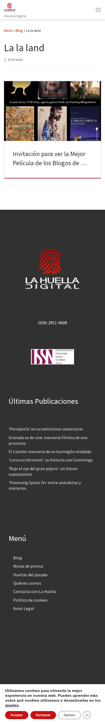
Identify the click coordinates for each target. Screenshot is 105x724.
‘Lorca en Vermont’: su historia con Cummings (51, 460)
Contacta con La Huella (34, 591)
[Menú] (98, 9)
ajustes (12, 705)
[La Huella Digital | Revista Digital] (10, 6)
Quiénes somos (27, 583)
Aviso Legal (23, 608)
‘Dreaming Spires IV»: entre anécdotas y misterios (45, 485)
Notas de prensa (28, 566)
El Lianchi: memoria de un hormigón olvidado (50, 451)
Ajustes (69, 715)
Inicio (8, 30)
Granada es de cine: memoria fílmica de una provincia (48, 440)
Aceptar (16, 715)
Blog (19, 30)
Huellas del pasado (30, 574)
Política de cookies (30, 600)
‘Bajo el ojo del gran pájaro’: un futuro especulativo (43, 471)
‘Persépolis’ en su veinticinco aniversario (46, 429)
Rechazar (43, 715)
